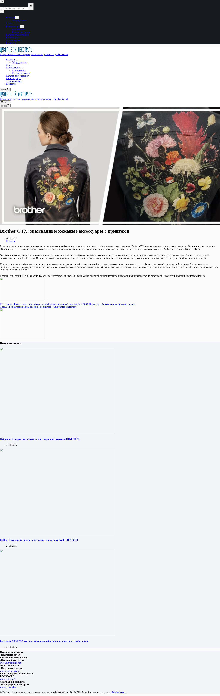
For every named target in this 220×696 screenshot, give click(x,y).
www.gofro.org (7, 679)
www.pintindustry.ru (9, 671)
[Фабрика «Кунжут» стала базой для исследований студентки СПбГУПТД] (57, 433)
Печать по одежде (21, 73)
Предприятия (19, 70)
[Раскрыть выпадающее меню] (17, 60)
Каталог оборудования (17, 75)
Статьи (9, 65)
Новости (10, 59)
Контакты (11, 84)
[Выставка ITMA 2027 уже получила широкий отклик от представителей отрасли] (57, 635)
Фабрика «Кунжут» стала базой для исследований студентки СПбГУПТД (39, 439)
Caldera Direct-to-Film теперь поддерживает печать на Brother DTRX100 (39, 540)
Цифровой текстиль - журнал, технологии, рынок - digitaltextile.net (34, 54)
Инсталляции (13, 67)
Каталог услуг (13, 78)
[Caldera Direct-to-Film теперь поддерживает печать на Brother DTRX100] (57, 534)
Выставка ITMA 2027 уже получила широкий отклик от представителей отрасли (44, 641)
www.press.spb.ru (8, 687)
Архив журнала (14, 81)
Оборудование (19, 62)
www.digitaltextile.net (10, 663)
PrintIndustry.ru (119, 692)
